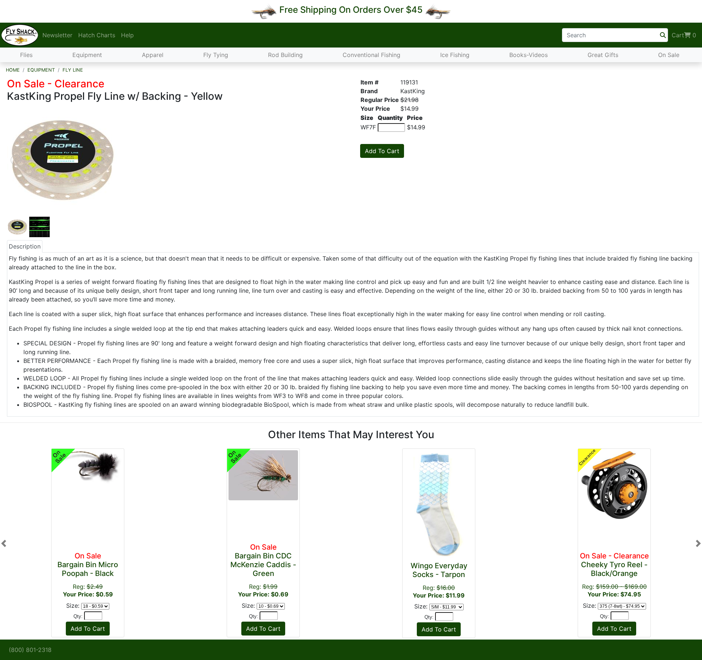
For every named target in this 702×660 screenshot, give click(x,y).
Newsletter (57, 35)
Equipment (87, 54)
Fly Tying (215, 54)
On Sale (668, 54)
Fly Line (73, 70)
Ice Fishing (454, 54)
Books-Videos (528, 54)
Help (127, 35)
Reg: (87, 574)
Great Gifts (603, 54)
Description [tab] (25, 246)
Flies (26, 54)
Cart (684, 35)
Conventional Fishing (371, 54)
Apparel (152, 54)
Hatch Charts (96, 35)
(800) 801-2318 (30, 649)
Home (13, 70)
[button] (3, 543)
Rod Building (285, 54)
